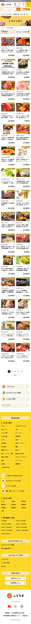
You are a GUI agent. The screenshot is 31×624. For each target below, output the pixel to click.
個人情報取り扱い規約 (18, 613)
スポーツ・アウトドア (21, 457)
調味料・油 (4, 450)
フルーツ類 (4, 433)
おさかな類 (4, 436)
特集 (28, 14)
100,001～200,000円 (21, 527)
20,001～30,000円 (6, 524)
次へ (15, 375)
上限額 (15, 6)
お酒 (16, 439)
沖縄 (2, 511)
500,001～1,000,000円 (22, 530)
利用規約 (7, 613)
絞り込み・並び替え (22, 32)
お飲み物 (3, 443)
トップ (3, 14)
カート (23, 6)
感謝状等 (17, 464)
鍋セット (17, 450)
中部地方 (13, 504)
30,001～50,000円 (21, 524)
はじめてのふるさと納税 (7, 545)
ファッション (18, 460)
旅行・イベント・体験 (7, 453)
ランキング (9, 14)
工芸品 (3, 464)
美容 (2, 460)
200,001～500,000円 (6, 530)
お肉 (16, 429)
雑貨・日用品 (4, 457)
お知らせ (3, 566)
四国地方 (13, 507)
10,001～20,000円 (21, 520)
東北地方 (23, 501)
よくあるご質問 (5, 562)
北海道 (13, 501)
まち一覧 (23, 14)
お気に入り (19, 6)
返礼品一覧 (16, 14)
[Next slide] (29, 14)
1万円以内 (4, 520)
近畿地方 (23, 504)
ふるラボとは (4, 559)
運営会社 (25, 615)
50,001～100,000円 (6, 527)
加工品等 (3, 446)
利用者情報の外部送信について (12, 615)
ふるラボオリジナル (20, 426)
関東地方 (3, 504)
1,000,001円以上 (5, 533)
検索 (18, 9)
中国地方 (3, 507)
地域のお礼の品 (19, 453)
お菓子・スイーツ (20, 443)
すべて (3, 426)
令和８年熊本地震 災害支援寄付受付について (15, 1)
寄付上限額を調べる (6, 548)
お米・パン (4, 429)
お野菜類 (17, 436)
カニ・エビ (18, 433)
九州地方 (23, 507)
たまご (3, 439)
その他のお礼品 (5, 467)
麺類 (16, 446)
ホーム (3, 27)
